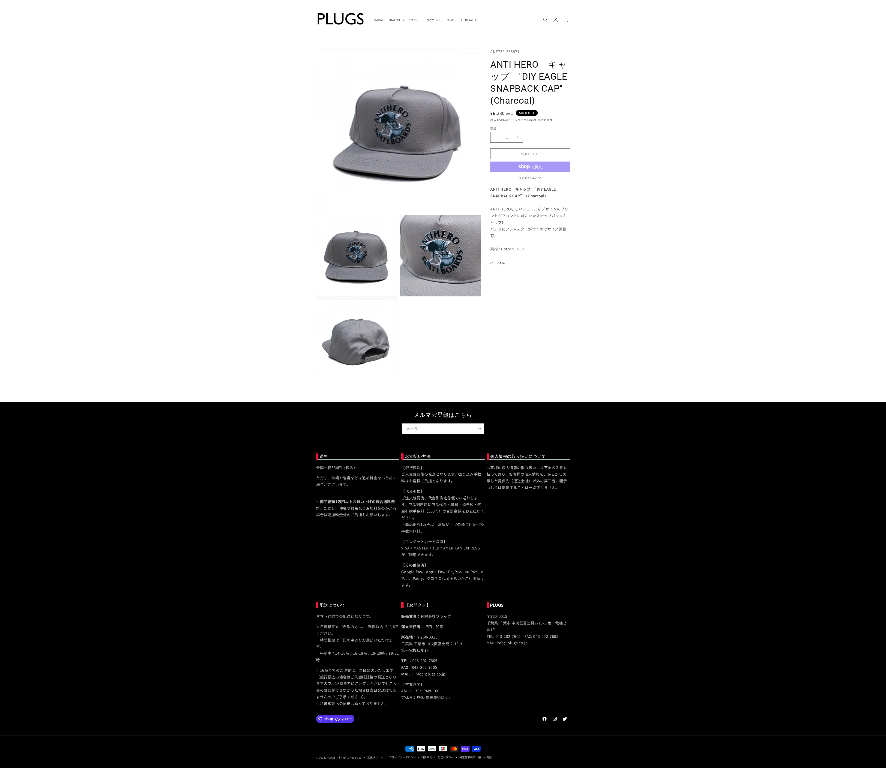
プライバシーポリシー (402, 757)
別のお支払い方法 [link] (530, 178)
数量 (493, 128)
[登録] (479, 428)
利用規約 (426, 757)
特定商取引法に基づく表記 (475, 757)
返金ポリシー (375, 757)
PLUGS (331, 757)
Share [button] (500, 263)
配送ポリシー (446, 757)
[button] (396, 20)
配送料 (501, 120)
